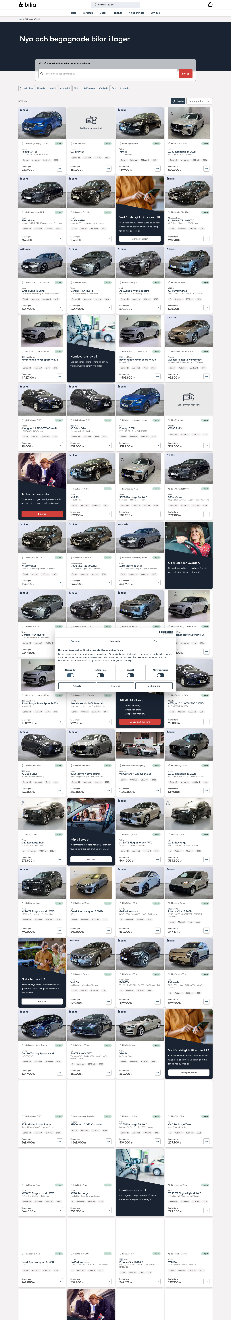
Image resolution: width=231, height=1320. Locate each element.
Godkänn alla (154, 686)
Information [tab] (115, 641)
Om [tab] (155, 641)
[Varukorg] (210, 4)
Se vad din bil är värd (140, 722)
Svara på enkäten (140, 239)
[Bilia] (27, 4)
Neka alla (77, 686)
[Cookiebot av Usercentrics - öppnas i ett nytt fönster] (161, 633)
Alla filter (28, 88)
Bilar (20, 19)
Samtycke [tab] (75, 641)
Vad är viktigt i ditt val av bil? (139, 217)
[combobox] (107, 73)
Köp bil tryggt (80, 839)
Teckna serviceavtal (35, 493)
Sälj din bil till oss (131, 700)
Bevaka (180, 101)
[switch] (100, 675)
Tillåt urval (115, 686)
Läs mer (42, 514)
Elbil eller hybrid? (33, 979)
